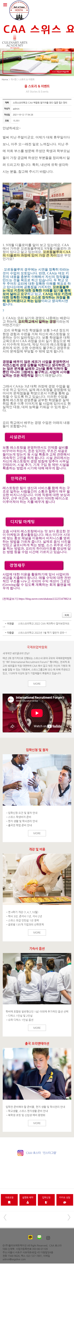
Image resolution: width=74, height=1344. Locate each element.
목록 (67, 615)
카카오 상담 (64, 1197)
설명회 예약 (27, 1197)
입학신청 (46, 1197)
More (37, 683)
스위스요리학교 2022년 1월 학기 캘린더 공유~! (42, 632)
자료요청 (9, 1197)
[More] (37, 780)
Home (5, 79)
